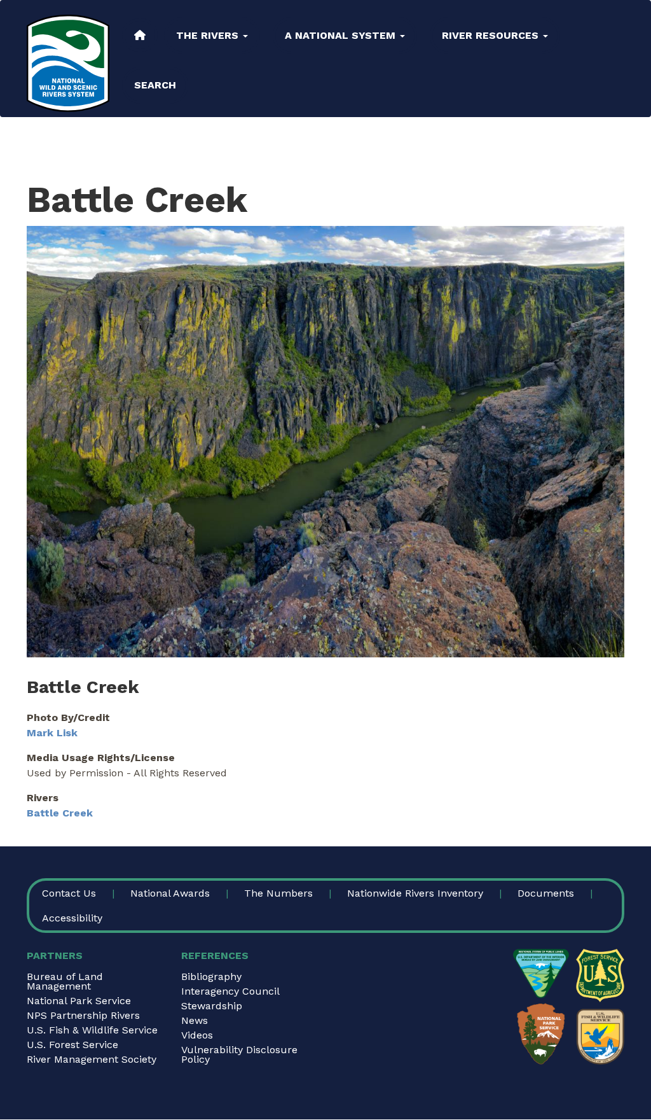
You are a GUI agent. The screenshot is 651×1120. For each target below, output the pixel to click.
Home (140, 35)
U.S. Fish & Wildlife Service (92, 1030)
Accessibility (72, 918)
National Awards (170, 893)
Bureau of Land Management (65, 981)
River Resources (492, 35)
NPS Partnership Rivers (83, 1015)
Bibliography (211, 976)
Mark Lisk (52, 733)
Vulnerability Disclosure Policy (239, 1054)
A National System (342, 35)
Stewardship (211, 1006)
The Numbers (278, 893)
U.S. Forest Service (72, 1044)
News (194, 1020)
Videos (197, 1035)
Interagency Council (230, 991)
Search (155, 85)
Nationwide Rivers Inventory (415, 893)
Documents (545, 893)
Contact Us (69, 893)
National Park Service (79, 1000)
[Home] (68, 63)
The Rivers (209, 35)
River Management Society (91, 1059)
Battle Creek (60, 813)
